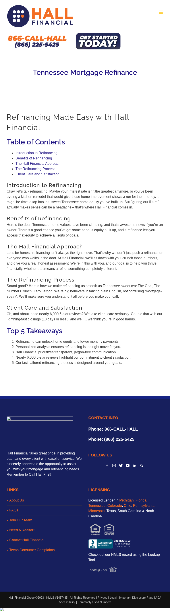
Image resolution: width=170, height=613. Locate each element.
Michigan (126, 500)
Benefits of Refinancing (33, 158)
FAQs (13, 510)
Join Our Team (20, 520)
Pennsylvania (144, 505)
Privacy (102, 597)
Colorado (114, 505)
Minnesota (96, 511)
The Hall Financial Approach (37, 163)
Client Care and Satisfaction (37, 174)
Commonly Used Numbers (94, 602)
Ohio (127, 505)
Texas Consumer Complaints (32, 550)
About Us (16, 500)
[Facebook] (107, 465)
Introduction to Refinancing (36, 153)
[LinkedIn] (134, 465)
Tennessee (97, 505)
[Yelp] (141, 465)
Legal (113, 597)
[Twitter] (121, 465)
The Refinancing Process (35, 169)
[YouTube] (127, 465)
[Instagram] (114, 465)
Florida (141, 500)
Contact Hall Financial (26, 540)
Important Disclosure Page (136, 597)
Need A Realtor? (22, 530)
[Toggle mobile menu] (161, 12)
